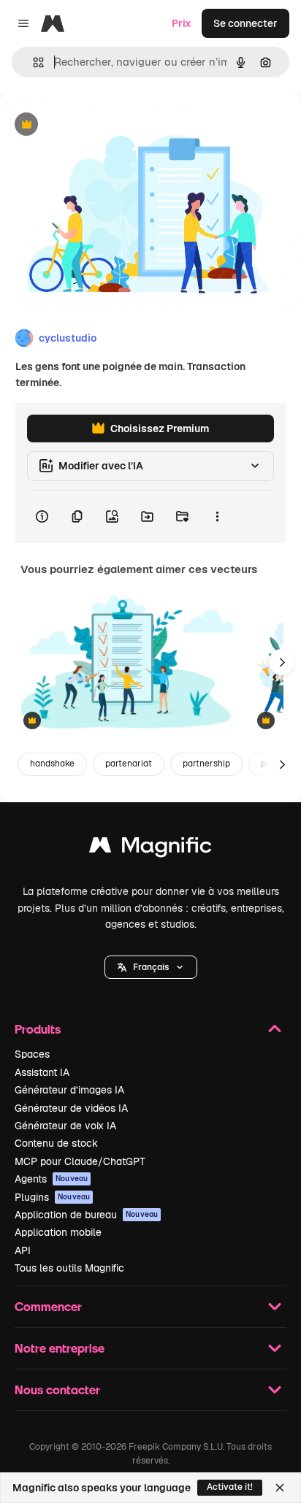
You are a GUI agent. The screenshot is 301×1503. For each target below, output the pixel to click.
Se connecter (245, 23)
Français (151, 967)
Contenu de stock (56, 1143)
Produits (38, 1029)
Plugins (52, 1197)
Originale (96, 125)
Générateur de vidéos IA (71, 1108)
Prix (181, 23)
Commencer (48, 1306)
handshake (52, 763)
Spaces (32, 1054)
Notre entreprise (59, 1348)
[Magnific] (150, 848)
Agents (51, 1178)
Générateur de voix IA (65, 1125)
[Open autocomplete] (32, 62)
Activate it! (230, 1487)
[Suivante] (282, 662)
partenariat (128, 763)
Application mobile (58, 1232)
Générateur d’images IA (69, 1089)
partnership (206, 763)
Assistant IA (42, 1072)
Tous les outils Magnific (69, 1268)
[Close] (280, 1487)
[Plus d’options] (217, 516)
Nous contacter (57, 1389)
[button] (150, 967)
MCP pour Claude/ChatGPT (80, 1161)
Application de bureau (86, 1214)
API (23, 1250)
